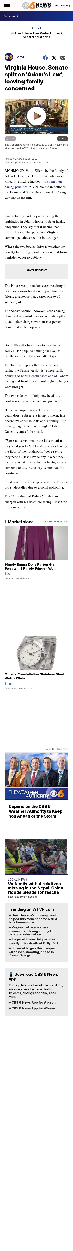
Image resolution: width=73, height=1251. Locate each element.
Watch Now (62, 5)
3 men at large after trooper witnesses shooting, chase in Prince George (32, 952)
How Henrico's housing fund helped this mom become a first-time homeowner (34, 919)
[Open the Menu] (6, 5)
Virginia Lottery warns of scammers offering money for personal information (32, 931)
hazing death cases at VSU (40, 375)
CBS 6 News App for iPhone (33, 1008)
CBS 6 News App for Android (33, 1002)
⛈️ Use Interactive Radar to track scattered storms (36, 35)
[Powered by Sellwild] (62, 749)
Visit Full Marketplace (55, 521)
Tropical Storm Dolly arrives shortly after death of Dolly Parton (35, 941)
